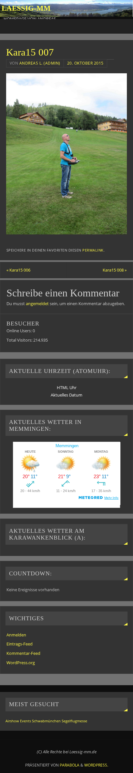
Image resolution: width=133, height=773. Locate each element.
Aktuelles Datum (66, 395)
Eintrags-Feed (19, 644)
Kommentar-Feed (23, 653)
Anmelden (16, 635)
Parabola (69, 765)
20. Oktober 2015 (85, 63)
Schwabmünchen (46, 721)
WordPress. (96, 765)
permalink (93, 250)
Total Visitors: (19, 340)
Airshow (12, 721)
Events (25, 721)
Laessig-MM (26, 8)
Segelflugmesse (74, 721)
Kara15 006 (18, 270)
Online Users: (19, 331)
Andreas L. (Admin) (39, 63)
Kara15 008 (115, 270)
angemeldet (37, 303)
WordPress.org (20, 662)
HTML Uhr (67, 387)
